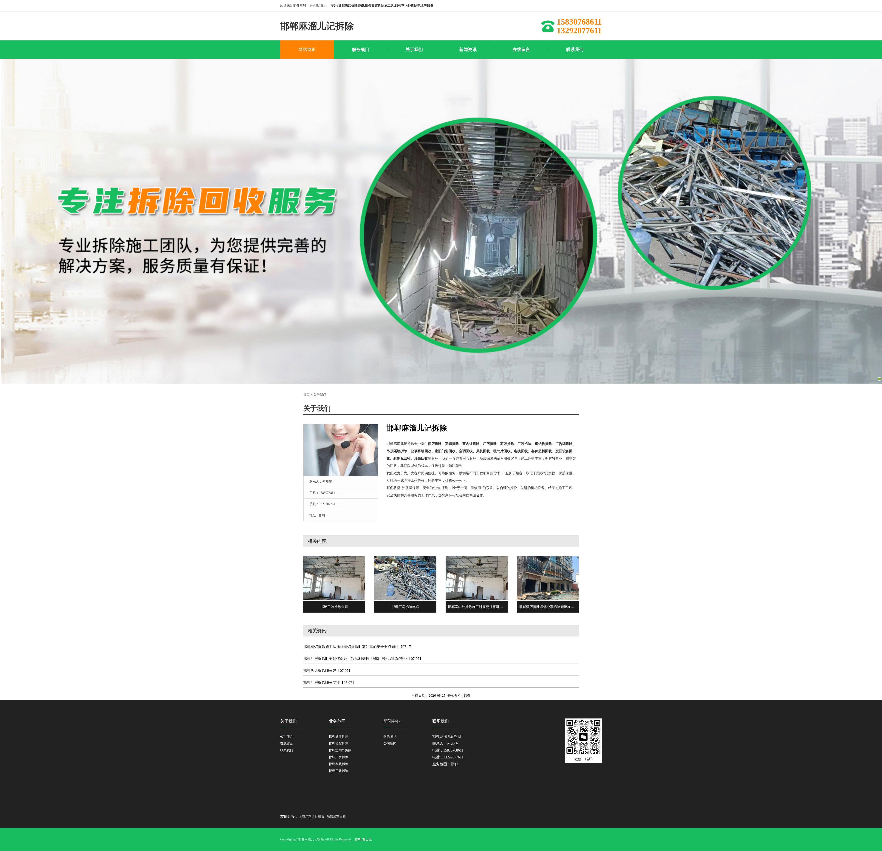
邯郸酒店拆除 (338, 736)
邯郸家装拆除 (338, 764)
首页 (306, 394)
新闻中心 (392, 721)
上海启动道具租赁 (311, 816)
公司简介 (286, 736)
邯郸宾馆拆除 (338, 743)
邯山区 (367, 839)
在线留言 (286, 743)
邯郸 (358, 839)
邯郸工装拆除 (338, 771)
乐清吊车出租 (336, 816)
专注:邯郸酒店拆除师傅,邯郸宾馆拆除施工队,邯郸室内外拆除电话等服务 (382, 5)
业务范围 (337, 721)
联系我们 (286, 750)
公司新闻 (390, 743)
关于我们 (319, 394)
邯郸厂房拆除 (338, 757)
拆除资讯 (390, 736)
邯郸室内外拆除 (340, 750)
